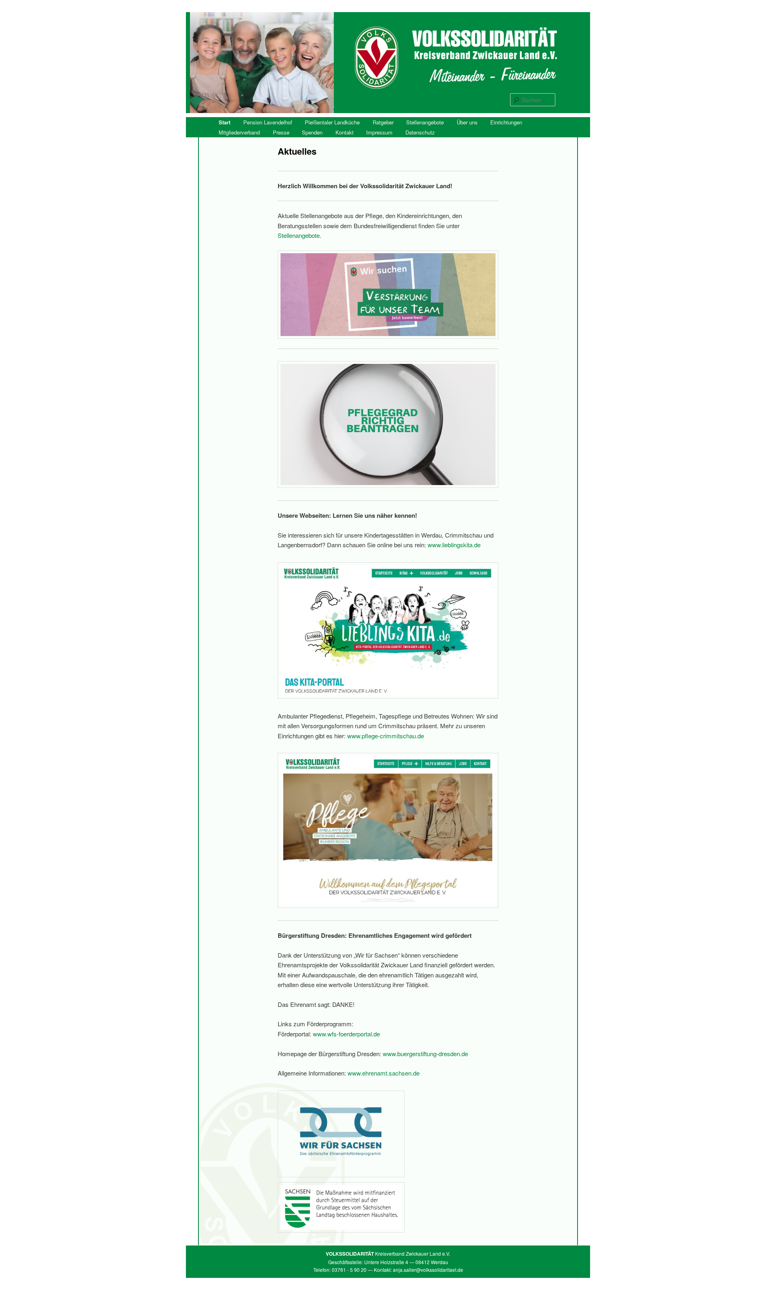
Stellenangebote (425, 122)
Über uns (467, 122)
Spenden (312, 132)
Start (224, 122)
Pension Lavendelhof (267, 122)
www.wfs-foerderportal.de (346, 1033)
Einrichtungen (506, 122)
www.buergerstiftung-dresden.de (425, 1053)
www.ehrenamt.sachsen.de (384, 1073)
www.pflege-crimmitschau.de (385, 735)
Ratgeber (383, 122)
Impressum (379, 132)
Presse (281, 132)
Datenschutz (420, 132)
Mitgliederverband (239, 132)
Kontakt (344, 132)
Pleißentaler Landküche (332, 122)
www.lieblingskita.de (453, 544)
